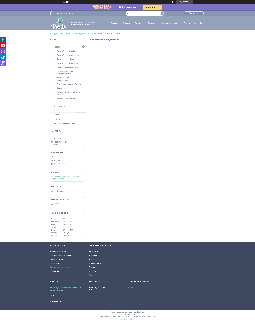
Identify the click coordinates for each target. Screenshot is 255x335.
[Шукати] (163, 13)
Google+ (92, 271)
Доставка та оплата (170, 23)
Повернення (55, 263)
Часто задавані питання (65, 123)
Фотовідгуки (60, 106)
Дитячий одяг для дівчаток (68, 51)
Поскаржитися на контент (122, 317)
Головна (126, 23)
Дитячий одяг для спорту (67, 63)
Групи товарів (59, 33)
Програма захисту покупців (61, 255)
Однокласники (95, 263)
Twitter (92, 267)
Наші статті (55, 271)
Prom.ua (140, 312)
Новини (57, 119)
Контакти (152, 23)
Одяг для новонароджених (68, 67)
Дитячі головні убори (65, 59)
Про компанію (190, 23)
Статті (57, 115)
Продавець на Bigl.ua (127, 314)
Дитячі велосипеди (88, 33)
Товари (114, 23)
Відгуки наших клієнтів (59, 251)
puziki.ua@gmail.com (62, 157)
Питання (138, 23)
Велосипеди (72, 33)
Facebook (93, 255)
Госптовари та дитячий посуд (69, 84)
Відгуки (57, 110)
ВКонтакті (93, 251)
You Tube (93, 275)
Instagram (93, 259)
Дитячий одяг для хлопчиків (68, 55)
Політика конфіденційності (144, 317)
